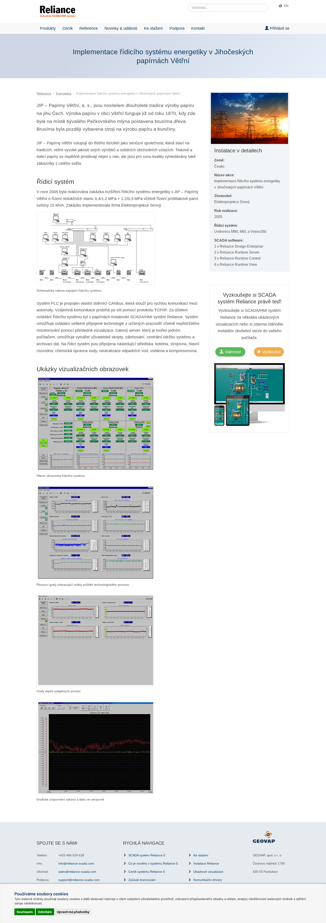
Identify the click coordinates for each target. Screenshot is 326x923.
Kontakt (198, 28)
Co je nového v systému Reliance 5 (153, 863)
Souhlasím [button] (25, 912)
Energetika (63, 93)
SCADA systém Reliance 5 (146, 855)
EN (286, 6)
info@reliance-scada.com (76, 863)
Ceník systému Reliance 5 (146, 871)
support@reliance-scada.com (79, 880)
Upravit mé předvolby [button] (73, 912)
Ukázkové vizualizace (208, 871)
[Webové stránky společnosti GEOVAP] (264, 836)
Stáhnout (232, 352)
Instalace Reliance (206, 863)
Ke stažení (153, 28)
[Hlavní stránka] (56, 11)
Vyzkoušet (271, 352)
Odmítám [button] (45, 912)
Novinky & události (120, 28)
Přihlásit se (279, 28)
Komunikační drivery (207, 880)
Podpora (177, 28)
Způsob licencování (142, 880)
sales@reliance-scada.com (77, 871)
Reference (88, 28)
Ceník (67, 28)
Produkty (48, 28)
